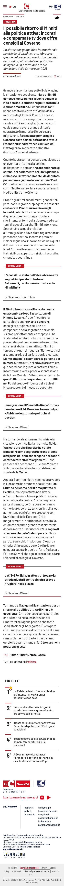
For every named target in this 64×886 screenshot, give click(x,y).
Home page (8, 16)
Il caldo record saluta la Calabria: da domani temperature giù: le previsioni (34, 742)
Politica (20, 16)
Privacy (44, 868)
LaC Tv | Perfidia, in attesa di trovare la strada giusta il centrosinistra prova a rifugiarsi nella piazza (30, 579)
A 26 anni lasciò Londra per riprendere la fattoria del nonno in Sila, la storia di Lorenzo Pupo (33, 758)
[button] (57, 18)
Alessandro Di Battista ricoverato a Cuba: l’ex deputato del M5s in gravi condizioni (34, 726)
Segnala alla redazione (29, 868)
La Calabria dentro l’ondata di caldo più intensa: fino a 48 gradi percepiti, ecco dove (34, 694)
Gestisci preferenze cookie (36, 871)
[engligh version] (10, 6)
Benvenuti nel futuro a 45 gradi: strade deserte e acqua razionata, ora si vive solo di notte (33, 710)
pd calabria (38, 655)
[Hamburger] (5, 6)
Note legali (16, 871)
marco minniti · (19, 655)
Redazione (12, 868)
